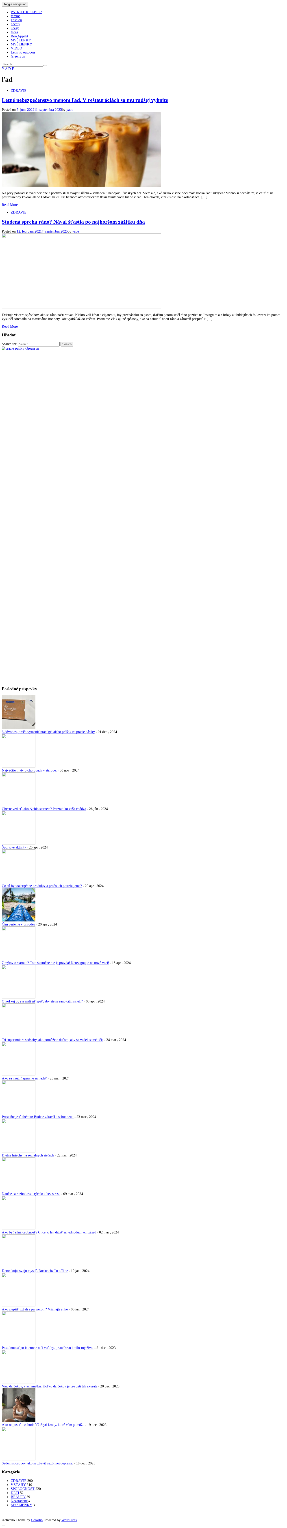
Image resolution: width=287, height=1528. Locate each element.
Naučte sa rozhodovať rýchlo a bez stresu (31, 1194)
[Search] (45, 65)
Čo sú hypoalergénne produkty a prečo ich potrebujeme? (42, 886)
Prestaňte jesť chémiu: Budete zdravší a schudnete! (38, 1117)
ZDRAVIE (18, 90)
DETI (15, 1493)
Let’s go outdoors (23, 52)
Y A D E (8, 69)
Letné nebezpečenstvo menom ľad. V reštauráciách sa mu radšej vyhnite (85, 100)
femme (15, 16)
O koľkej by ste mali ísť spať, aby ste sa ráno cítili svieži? (42, 1001)
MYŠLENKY (21, 40)
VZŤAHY (18, 1485)
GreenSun (18, 56)
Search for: (9, 344)
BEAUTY (18, 1497)
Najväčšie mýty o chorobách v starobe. (29, 770)
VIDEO (16, 48)
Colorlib (37, 1520)
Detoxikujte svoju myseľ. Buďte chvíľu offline (35, 1271)
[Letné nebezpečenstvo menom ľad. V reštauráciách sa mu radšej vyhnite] (81, 185)
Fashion (16, 20)
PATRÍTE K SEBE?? (26, 12)
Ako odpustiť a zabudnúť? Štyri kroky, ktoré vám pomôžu (43, 1425)
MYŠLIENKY (21, 44)
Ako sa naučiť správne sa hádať (24, 1078)
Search (67, 344)
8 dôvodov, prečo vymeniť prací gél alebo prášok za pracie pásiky (48, 732)
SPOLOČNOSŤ (23, 1489)
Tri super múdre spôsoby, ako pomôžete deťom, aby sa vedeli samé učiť (52, 1040)
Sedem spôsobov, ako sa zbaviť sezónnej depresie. (37, 1463)
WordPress (69, 1520)
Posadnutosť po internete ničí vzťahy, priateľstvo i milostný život (47, 1348)
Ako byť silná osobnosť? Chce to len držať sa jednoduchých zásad (49, 1232)
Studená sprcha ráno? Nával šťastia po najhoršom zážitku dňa (73, 222)
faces (14, 32)
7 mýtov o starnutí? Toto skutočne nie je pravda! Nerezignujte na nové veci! (55, 963)
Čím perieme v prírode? (18, 924)
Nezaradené (19, 1501)
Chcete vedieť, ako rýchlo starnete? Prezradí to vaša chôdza (44, 809)
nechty (15, 24)
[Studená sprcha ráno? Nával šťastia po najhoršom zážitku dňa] (81, 307)
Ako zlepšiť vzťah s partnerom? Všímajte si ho (35, 1309)
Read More (10, 205)
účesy (15, 28)
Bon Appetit (19, 36)
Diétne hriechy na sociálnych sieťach (28, 1155)
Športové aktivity (14, 847)
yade (69, 109)
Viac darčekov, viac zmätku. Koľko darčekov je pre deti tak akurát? (49, 1386)
